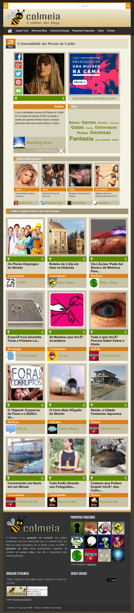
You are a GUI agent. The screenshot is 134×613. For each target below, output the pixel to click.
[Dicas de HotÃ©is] (104, 533)
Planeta (95, 422)
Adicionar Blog (39, 30)
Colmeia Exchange (59, 30)
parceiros (92, 564)
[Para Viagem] (118, 533)
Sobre (101, 30)
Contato (111, 30)
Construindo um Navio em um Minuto (25, 484)
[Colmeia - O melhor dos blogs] (16, 25)
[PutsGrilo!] (104, 547)
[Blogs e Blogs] (77, 561)
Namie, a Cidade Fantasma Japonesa (106, 411)
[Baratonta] (118, 547)
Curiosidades (16, 275)
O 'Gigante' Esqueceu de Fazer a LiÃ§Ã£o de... (24, 413)
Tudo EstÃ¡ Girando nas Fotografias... (64, 484)
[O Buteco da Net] (90, 561)
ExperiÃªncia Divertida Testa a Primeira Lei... (24, 338)
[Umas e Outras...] (104, 561)
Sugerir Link (22, 30)
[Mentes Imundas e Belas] (90, 547)
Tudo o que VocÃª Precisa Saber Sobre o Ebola (107, 340)
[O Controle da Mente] (118, 561)
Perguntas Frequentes (83, 30)
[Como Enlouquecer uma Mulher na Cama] (93, 93)
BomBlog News (39, 142)
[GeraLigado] (77, 547)
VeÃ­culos (55, 422)
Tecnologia (14, 349)
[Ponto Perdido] (77, 533)
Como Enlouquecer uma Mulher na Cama (94, 98)
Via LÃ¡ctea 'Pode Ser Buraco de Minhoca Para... (107, 267)
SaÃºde (95, 349)
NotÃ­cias (96, 275)
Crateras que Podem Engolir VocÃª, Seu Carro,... (106, 486)
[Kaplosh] (90, 533)
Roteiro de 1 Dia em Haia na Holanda (64, 265)
